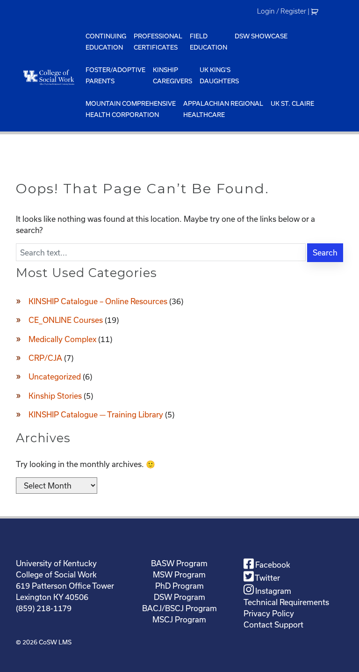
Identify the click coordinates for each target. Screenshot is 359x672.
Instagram (272, 590)
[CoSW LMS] (48, 77)
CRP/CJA (45, 357)
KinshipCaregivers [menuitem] (172, 75)
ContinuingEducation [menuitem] (106, 41)
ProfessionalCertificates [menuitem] (158, 41)
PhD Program (179, 585)
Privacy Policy (269, 613)
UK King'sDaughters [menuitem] (219, 75)
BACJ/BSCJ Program (179, 608)
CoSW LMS (55, 642)
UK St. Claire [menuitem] (292, 103)
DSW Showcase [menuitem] (261, 36)
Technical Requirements (286, 602)
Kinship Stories (55, 395)
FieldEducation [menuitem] (208, 41)
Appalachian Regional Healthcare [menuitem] (223, 109)
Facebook (271, 564)
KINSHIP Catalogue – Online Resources (98, 301)
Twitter (266, 577)
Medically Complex (62, 339)
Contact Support (273, 624)
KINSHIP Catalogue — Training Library (96, 414)
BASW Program (179, 563)
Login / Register (281, 11)
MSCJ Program (179, 619)
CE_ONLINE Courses (66, 319)
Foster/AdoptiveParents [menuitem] (115, 75)
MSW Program (179, 574)
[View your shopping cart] (316, 11)
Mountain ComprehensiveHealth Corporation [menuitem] (131, 109)
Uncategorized (55, 376)
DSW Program (179, 596)
